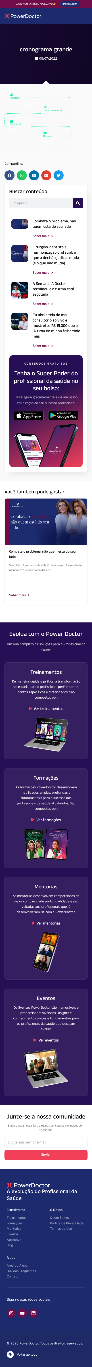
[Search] (78, 203)
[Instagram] (11, 1313)
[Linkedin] (33, 1313)
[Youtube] (22, 1313)
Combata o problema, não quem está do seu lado (54, 224)
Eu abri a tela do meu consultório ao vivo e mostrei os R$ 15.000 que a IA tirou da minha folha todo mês (56, 326)
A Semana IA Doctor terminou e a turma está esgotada (53, 289)
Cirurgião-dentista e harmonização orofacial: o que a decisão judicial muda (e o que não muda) (56, 256)
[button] (84, 16)
